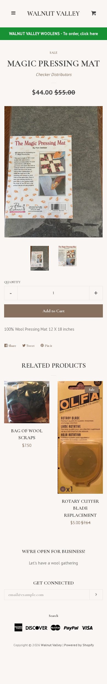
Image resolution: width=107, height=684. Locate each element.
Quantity (12, 282)
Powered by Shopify (79, 645)
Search (53, 616)
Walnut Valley (53, 13)
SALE (53, 53)
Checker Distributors (53, 74)
